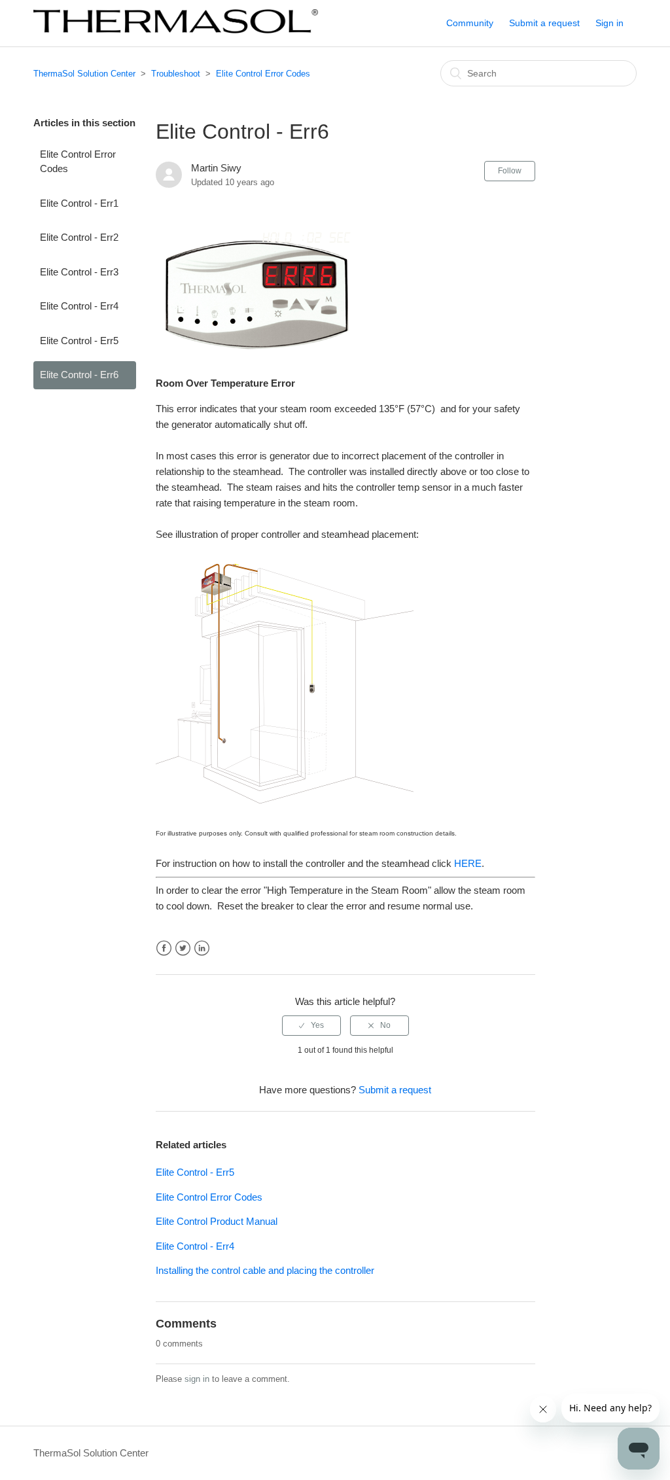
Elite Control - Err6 (79, 374)
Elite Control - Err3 (79, 271)
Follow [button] (509, 170)
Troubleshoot (175, 74)
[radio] (311, 1025)
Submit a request (544, 23)
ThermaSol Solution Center (84, 74)
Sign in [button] (609, 23)
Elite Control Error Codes (263, 74)
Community (469, 23)
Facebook (164, 948)
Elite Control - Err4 (79, 305)
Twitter (183, 948)
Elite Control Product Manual (216, 1221)
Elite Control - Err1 (79, 203)
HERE (468, 863)
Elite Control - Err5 (79, 340)
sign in (197, 1379)
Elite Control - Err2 (79, 237)
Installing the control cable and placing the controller (265, 1270)
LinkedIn (202, 948)
